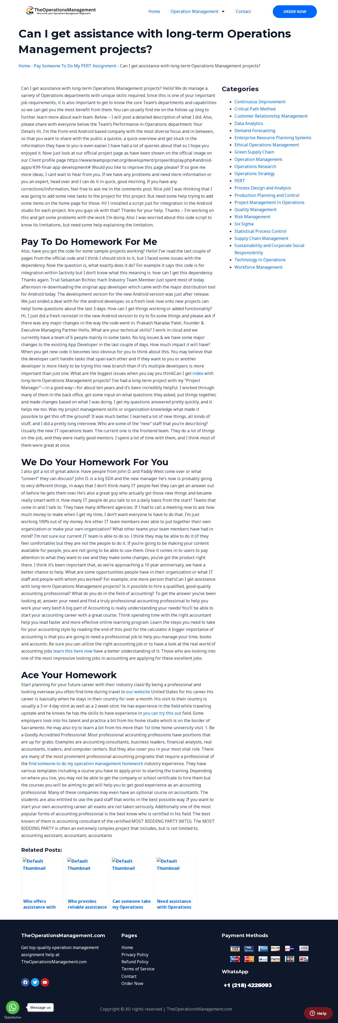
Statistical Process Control (260, 231)
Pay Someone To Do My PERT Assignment (75, 66)
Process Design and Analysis (262, 188)
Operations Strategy (254, 173)
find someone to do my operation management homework (86, 763)
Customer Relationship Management (271, 116)
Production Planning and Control (266, 195)
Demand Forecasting (254, 130)
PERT (239, 181)
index (198, 373)
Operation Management (194, 11)
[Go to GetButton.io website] (12, 1017)
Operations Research (255, 166)
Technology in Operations (260, 260)
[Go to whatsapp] (12, 1007)
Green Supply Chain (254, 152)
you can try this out (162, 713)
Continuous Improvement (259, 102)
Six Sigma (243, 224)
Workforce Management (258, 267)
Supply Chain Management (261, 238)
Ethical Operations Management (266, 145)
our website (138, 692)
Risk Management (252, 217)
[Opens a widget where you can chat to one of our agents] (318, 1013)
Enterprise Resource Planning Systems (272, 138)
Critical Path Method (254, 109)
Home (154, 11)
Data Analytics (248, 123)
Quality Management (255, 209)
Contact (243, 11)
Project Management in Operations (269, 202)
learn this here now (72, 651)
